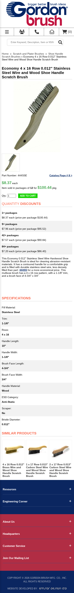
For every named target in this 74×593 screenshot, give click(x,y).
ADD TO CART (28, 195)
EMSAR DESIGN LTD (53, 588)
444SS (23, 270)
